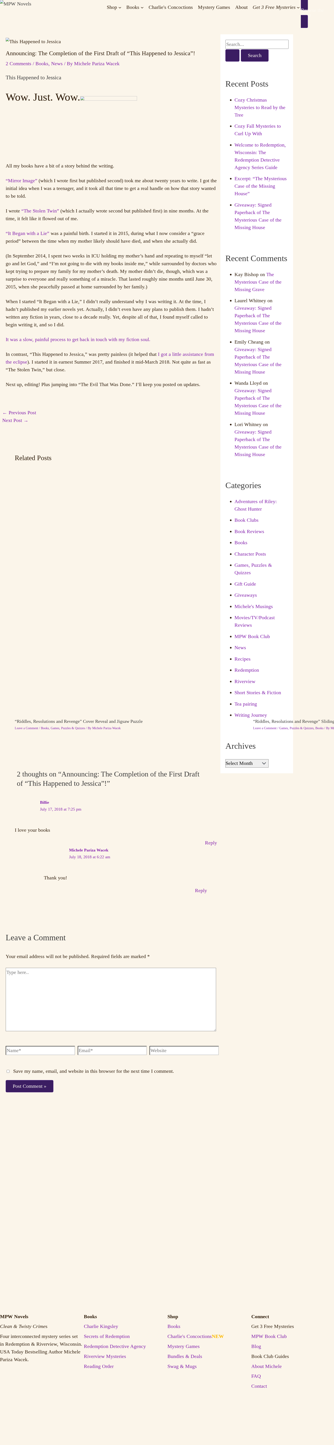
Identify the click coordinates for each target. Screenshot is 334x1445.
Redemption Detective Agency (115, 1346)
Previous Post (19, 412)
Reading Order (99, 1366)
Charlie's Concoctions (195, 1336)
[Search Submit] (232, 55)
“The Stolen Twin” (40, 211)
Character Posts (250, 554)
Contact (259, 1386)
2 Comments (18, 63)
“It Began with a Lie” (27, 233)
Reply (211, 843)
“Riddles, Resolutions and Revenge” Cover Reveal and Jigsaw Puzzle (79, 721)
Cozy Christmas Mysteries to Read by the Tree (259, 107)
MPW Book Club (252, 636)
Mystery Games (183, 1346)
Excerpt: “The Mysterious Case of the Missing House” (260, 186)
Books (41, 63)
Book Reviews (249, 531)
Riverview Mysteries (105, 1356)
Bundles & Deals (184, 1356)
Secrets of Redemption (107, 1336)
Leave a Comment (26, 728)
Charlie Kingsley (101, 1326)
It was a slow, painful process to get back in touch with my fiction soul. (78, 339)
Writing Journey (250, 715)
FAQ (256, 1376)
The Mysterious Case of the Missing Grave (258, 282)
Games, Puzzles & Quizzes (68, 728)
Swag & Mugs (182, 1366)
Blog (256, 1346)
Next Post (15, 420)
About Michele (266, 1366)
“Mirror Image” (21, 180)
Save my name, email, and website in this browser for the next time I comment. (93, 1071)
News (57, 63)
